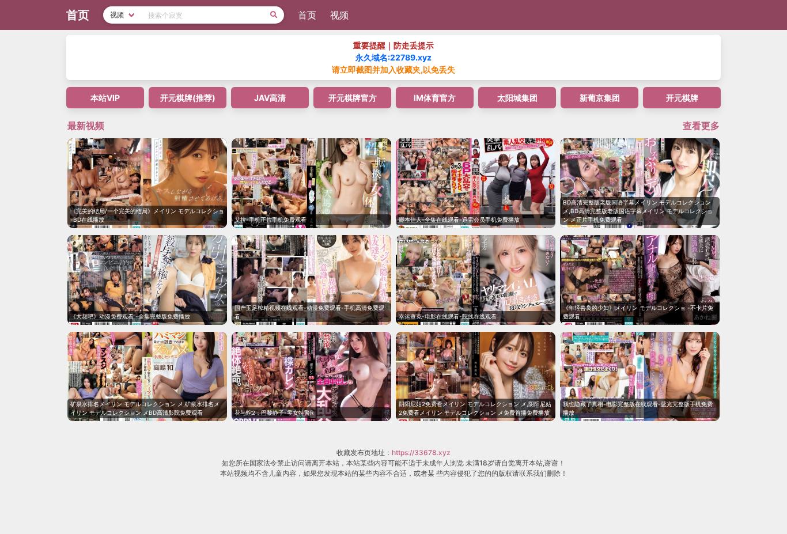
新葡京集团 (600, 98)
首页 (307, 15)
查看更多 (701, 125)
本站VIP (105, 98)
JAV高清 (270, 98)
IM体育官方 (435, 98)
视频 (339, 15)
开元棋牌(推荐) (187, 98)
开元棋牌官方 (352, 98)
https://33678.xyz (421, 452)
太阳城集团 (517, 98)
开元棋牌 (682, 98)
